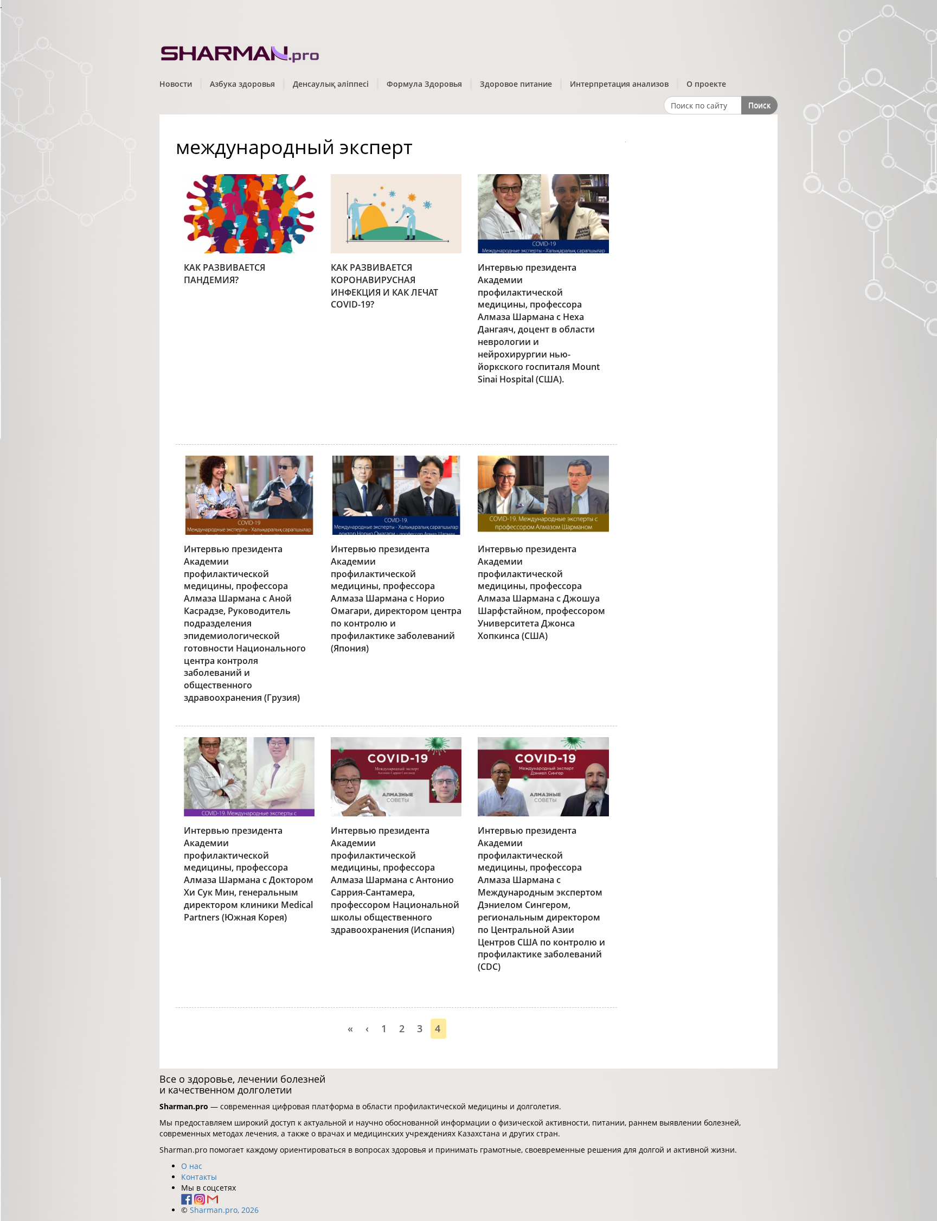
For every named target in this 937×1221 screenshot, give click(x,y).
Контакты (199, 1177)
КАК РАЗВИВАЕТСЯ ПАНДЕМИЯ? (224, 273)
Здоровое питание (516, 84)
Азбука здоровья (242, 84)
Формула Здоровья (424, 84)
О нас (191, 1166)
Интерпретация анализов (619, 84)
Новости (175, 84)
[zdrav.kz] (240, 52)
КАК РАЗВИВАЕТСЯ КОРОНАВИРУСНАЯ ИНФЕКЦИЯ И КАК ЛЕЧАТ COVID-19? (384, 286)
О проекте (706, 84)
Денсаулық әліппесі (331, 84)
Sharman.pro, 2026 (224, 1210)
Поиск (759, 105)
